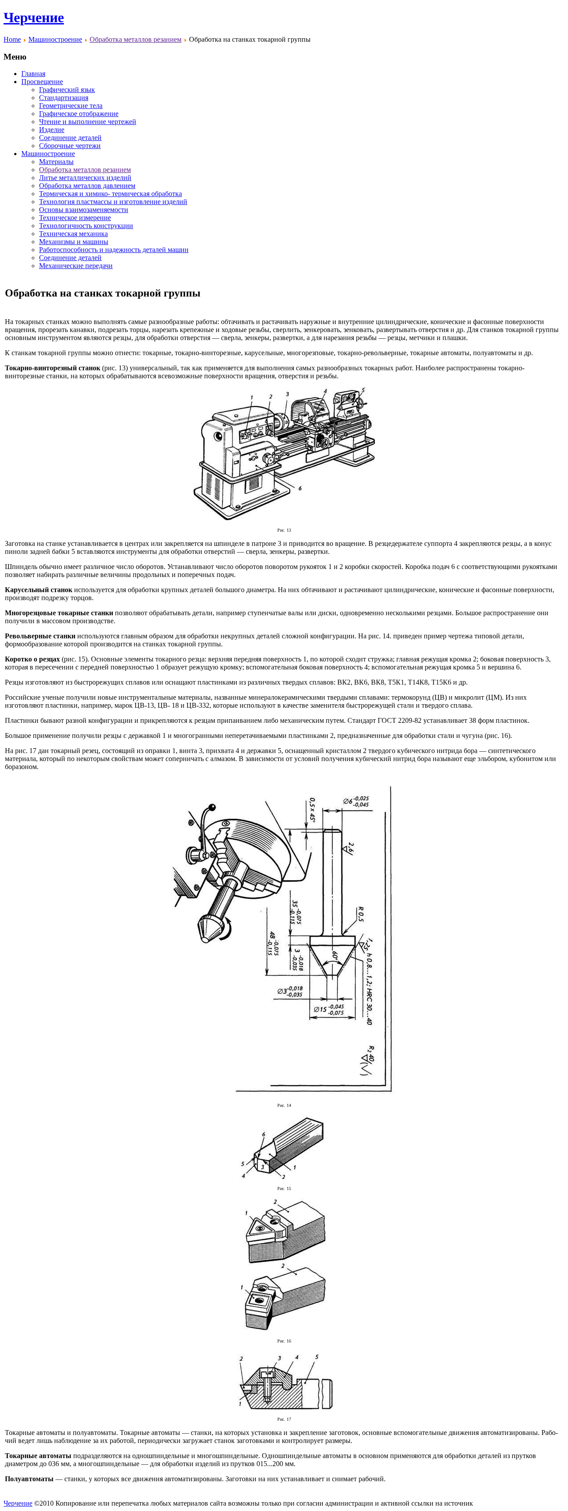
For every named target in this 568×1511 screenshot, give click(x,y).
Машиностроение (55, 39)
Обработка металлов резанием (135, 39)
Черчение (34, 17)
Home (12, 39)
